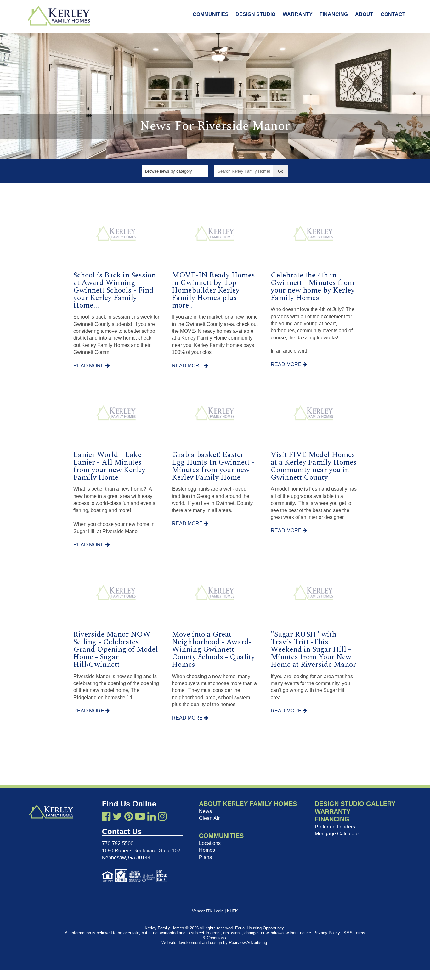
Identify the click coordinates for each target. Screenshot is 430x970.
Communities (211, 14)
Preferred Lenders (335, 826)
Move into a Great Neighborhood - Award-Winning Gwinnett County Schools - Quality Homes (213, 649)
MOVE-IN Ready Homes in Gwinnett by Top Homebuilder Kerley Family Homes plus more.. (213, 290)
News (205, 811)
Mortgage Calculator (337, 833)
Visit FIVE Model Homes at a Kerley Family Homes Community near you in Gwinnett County (314, 466)
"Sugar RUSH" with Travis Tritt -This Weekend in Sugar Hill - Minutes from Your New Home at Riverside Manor (313, 649)
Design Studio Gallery (355, 803)
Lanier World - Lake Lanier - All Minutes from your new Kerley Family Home (109, 466)
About (364, 14)
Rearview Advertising (248, 942)
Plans (205, 857)
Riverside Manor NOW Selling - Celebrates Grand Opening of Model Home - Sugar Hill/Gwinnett (115, 649)
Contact (393, 14)
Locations (210, 843)
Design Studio (255, 14)
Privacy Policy (327, 932)
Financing (334, 14)
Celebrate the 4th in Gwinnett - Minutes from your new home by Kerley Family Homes (313, 287)
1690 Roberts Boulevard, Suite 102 (141, 850)
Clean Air (209, 818)
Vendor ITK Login (207, 911)
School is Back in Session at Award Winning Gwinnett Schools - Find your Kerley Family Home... (114, 290)
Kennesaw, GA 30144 (126, 857)
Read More (89, 365)
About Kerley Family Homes (248, 803)
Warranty (298, 14)
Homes (207, 850)
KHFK (232, 911)
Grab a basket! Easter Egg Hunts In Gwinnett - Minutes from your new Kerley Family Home (213, 466)
